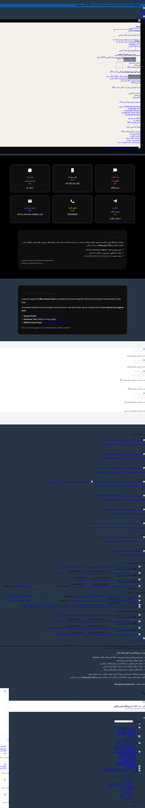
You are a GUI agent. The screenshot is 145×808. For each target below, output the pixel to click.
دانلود (105, 148)
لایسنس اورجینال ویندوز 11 (126, 739)
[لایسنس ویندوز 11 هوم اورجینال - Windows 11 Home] (124, 454)
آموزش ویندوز (126, 779)
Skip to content (139, 1)
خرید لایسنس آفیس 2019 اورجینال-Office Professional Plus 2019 (120, 486)
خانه (138, 725)
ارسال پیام (29, 187)
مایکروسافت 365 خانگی (127, 730)
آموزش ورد (127, 792)
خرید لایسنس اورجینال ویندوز (129, 35)
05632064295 (72, 214)
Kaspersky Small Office (126, 764)
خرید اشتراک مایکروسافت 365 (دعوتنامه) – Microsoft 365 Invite (120, 472)
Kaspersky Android (127, 756)
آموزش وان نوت (125, 790)
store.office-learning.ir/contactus (96, 256)
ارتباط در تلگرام (115, 218)
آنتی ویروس (118, 752)
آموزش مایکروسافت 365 (121, 777)
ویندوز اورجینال (132, 737)
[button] (138, 27)
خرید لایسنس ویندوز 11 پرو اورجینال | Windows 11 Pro (124, 444)
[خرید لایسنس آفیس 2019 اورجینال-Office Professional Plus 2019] (97, 482)
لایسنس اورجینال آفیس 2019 (125, 748)
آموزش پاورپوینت (124, 794)
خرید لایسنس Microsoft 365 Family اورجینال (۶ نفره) (125, 514)
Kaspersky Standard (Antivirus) (132, 555)
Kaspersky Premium (127, 762)
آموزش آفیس (126, 782)
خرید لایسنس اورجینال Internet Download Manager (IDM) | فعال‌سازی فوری (115, 527)
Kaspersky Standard (127, 758)
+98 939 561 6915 (72, 183)
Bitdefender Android (127, 754)
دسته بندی (134, 21)
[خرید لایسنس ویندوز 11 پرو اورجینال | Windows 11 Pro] (125, 440)
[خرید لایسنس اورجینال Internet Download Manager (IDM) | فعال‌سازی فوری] (118, 523)
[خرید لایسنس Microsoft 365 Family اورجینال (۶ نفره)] (123, 510)
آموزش (133, 773)
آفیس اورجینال (122, 743)
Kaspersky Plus (129, 760)
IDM (129, 766)
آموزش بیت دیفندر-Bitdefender (119, 786)
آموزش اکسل (126, 799)
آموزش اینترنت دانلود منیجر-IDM (119, 784)
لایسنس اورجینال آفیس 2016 (125, 750)
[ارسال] (139, 33)
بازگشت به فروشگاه (130, 58)
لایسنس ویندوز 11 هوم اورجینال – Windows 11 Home (124, 458)
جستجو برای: (136, 721)
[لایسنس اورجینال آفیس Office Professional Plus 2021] (120, 496)
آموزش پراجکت (125, 797)
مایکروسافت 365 (119, 728)
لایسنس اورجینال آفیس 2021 (125, 746)
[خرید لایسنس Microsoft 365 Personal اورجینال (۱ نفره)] (121, 537)
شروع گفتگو (115, 187)
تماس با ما (72, 698)
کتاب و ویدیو (131, 788)
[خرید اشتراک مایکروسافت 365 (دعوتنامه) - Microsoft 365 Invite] (122, 468)
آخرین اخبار (127, 775)
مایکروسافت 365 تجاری (127, 732)
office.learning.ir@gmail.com (30, 214)
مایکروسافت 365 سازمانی (126, 734)
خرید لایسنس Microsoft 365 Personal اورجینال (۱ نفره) (124, 541)
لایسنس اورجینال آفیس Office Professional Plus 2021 (124, 500)
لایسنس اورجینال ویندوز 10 (126, 741)
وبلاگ (105, 771)
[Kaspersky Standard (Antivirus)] (127, 551)
